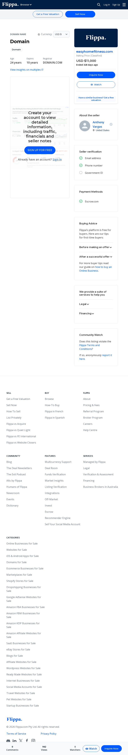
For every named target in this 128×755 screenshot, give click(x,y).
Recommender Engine (57, 518)
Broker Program (93, 417)
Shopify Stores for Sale (19, 581)
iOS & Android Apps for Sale (22, 556)
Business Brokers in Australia (100, 487)
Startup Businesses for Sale (22, 705)
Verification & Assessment (98, 474)
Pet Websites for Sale (18, 699)
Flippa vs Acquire (16, 424)
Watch (97, 84)
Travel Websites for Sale (20, 693)
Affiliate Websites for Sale (21, 662)
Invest (48, 505)
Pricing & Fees (91, 405)
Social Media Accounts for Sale (24, 687)
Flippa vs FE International (21, 436)
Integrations (52, 493)
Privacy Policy (48, 733)
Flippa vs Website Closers (21, 442)
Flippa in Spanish (55, 417)
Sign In (57, 159)
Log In (106, 4)
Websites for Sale (16, 549)
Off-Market (51, 499)
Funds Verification (55, 474)
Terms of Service (16, 733)
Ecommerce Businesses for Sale (24, 568)
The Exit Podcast (16, 474)
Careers (87, 424)
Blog (9, 462)
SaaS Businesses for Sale (21, 643)
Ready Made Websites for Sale (24, 674)
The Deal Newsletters (19, 468)
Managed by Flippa (94, 462)
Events (10, 499)
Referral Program (93, 411)
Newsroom (12, 493)
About (86, 399)
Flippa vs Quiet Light (18, 430)
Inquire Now (96, 75)
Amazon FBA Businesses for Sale (25, 607)
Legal (86, 468)
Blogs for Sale (14, 655)
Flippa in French (54, 411)
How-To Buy (52, 405)
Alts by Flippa (14, 480)
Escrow (49, 511)
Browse (49, 399)
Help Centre (90, 430)
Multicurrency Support (58, 462)
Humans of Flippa (16, 487)
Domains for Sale (16, 562)
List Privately (13, 417)
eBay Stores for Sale (18, 649)
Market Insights (54, 480)
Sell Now (80, 14)
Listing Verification (56, 487)
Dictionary (12, 505)
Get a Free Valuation (47, 14)
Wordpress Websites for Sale (23, 668)
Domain (16, 49)
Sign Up (116, 4)
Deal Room (51, 468)
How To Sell (13, 411)
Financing (88, 480)
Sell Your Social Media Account (62, 524)
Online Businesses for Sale (22, 543)
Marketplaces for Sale (19, 574)
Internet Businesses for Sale (23, 680)
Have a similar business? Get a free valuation (96, 98)
